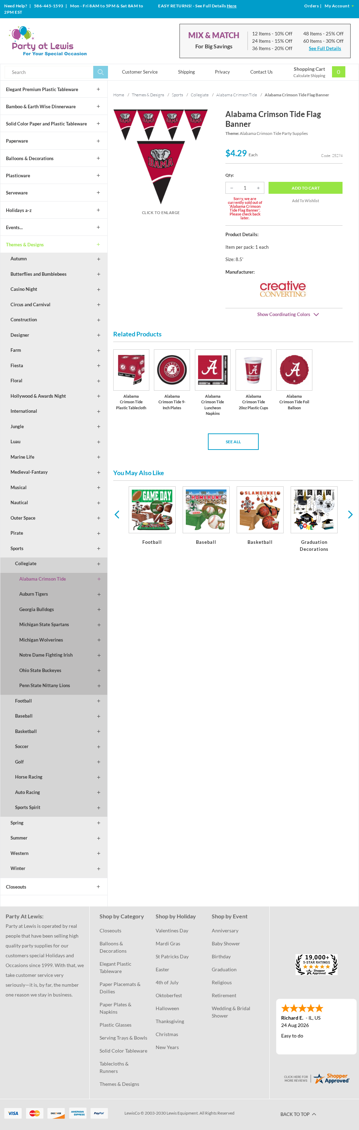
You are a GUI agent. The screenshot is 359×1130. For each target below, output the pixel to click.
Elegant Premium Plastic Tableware (42, 89)
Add (306, 188)
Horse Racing (28, 777)
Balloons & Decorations (30, 158)
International (24, 411)
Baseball (24, 716)
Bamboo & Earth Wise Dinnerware (41, 106)
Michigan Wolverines (41, 640)
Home (118, 94)
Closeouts (16, 887)
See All (233, 441)
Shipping (186, 72)
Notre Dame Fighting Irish (46, 655)
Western (19, 853)
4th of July (167, 982)
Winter (18, 868)
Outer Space (23, 518)
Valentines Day (172, 930)
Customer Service (140, 72)
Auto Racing (27, 792)
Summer (19, 838)
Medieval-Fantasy (29, 472)
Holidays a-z (19, 210)
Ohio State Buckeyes (40, 670)
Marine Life (22, 457)
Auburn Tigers (33, 594)
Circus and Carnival (30, 304)
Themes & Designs (25, 244)
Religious (222, 982)
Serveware (17, 193)
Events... (14, 227)
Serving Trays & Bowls (123, 1038)
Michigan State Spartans (44, 624)
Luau (15, 441)
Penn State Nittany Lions (44, 685)
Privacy (222, 72)
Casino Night (24, 289)
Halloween (167, 1008)
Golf (19, 762)
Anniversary (225, 930)
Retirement (224, 995)
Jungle (17, 426)
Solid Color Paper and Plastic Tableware (46, 123)
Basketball (26, 731)
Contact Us (261, 72)
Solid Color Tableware (123, 1051)
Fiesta (17, 365)
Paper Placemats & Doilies (121, 987)
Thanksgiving (170, 1021)
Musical (19, 487)
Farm (16, 350)
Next (349, 514)
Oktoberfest (169, 995)
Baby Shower (226, 943)
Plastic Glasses (115, 1025)
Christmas (167, 1034)
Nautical (19, 502)
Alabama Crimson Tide (42, 579)
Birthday (221, 956)
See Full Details (325, 48)
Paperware (17, 141)
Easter (162, 969)
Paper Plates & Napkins (116, 1008)
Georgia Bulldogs (36, 609)
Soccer (21, 746)
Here (232, 5)
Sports (17, 548)
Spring (17, 823)
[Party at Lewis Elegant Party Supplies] (62, 41)
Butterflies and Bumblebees (39, 274)
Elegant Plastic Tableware (116, 967)
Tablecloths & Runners (115, 1067)
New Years (167, 1047)
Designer (20, 335)
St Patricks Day (172, 956)
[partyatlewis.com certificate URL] (316, 1078)
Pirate (17, 533)
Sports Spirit (27, 807)
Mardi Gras (168, 943)
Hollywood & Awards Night (38, 396)
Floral (16, 380)
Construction (24, 319)
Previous (116, 514)
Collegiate (25, 563)
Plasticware (18, 175)
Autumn (19, 258)
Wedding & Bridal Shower (231, 1012)
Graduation (224, 969)
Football (23, 701)
